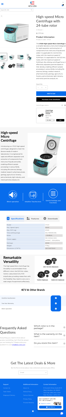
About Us (26, 388)
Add (60, 120)
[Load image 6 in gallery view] (12, 66)
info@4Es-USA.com (18, 345)
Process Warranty (28, 402)
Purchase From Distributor (51, 99)
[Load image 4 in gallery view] (29, 57)
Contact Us (6, 388)
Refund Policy (27, 391)
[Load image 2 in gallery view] (12, 57)
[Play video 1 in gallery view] (20, 66)
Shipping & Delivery (9, 395)
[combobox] (15, 10)
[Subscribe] (45, 372)
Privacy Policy (27, 399)
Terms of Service (28, 395)
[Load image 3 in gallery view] (20, 57)
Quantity (39, 84)
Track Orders (7, 391)
